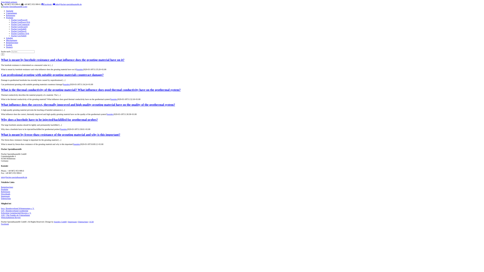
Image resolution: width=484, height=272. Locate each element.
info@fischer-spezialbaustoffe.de (68, 4)
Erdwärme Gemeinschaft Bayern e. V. (16, 213)
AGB (91, 222)
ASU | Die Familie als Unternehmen (15, 215)
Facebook (47, 4)
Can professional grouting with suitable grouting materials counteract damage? (52, 74)
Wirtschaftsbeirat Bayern (11, 217)
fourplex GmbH (60, 222)
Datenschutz (6, 198)
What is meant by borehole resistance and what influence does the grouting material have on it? (62, 59)
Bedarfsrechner (7, 187)
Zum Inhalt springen (9, 2)
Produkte (4, 189)
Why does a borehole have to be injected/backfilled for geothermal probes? (49, 119)
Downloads (5, 194)
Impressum (5, 196)
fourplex (79, 69)
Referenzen (5, 192)
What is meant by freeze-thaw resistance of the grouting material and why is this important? (60, 134)
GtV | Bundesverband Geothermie (14, 211)
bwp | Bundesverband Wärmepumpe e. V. (17, 208)
